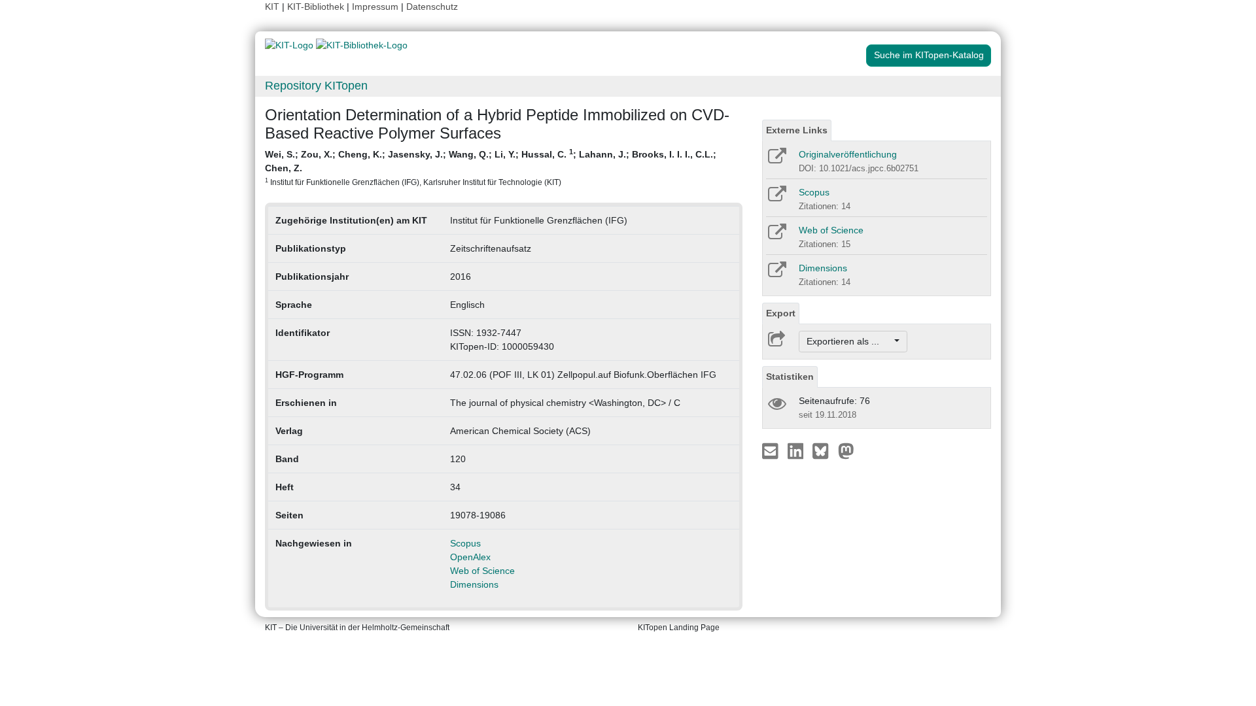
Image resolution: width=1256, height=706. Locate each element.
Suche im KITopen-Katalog (929, 55)
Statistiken (790, 376)
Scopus (465, 543)
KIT (272, 6)
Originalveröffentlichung (848, 154)
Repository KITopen (316, 85)
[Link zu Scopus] (776, 198)
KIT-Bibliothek (317, 6)
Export (780, 313)
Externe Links (797, 130)
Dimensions (474, 584)
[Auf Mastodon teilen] (846, 450)
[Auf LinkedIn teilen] (797, 450)
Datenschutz (432, 6)
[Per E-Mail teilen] (771, 450)
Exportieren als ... (849, 341)
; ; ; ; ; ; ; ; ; (490, 167)
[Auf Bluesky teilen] (823, 450)
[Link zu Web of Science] (776, 236)
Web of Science (482, 570)
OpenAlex (470, 557)
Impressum (375, 6)
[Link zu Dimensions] (776, 274)
